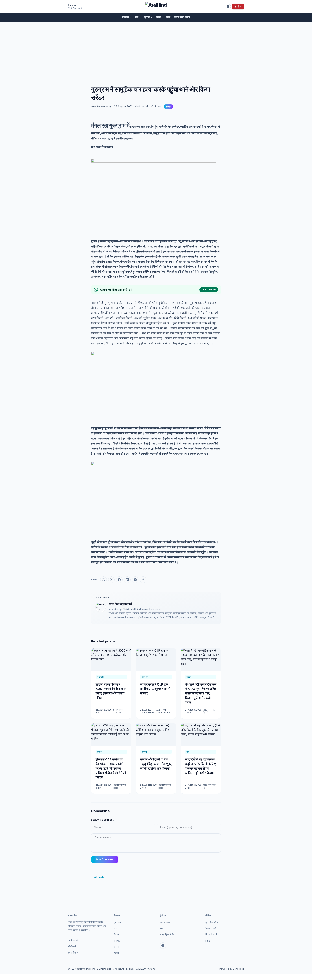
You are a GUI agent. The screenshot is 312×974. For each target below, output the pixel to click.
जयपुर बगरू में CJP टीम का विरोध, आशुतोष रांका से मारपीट (155, 689)
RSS (207, 940)
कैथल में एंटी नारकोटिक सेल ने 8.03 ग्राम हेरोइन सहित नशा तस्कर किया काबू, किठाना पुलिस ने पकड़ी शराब (200, 693)
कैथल (116, 934)
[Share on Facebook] (119, 579)
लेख (168, 17)
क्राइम (168, 106)
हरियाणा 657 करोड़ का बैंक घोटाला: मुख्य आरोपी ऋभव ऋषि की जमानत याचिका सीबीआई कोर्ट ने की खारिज (111, 768)
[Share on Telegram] (135, 579)
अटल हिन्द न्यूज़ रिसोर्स (101, 106)
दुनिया (148, 17)
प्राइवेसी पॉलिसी (212, 922)
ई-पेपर (238, 6)
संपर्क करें (72, 946)
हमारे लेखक (73, 952)
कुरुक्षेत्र (117, 940)
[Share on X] (111, 579)
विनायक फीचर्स (119, 711)
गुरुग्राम (117, 922)
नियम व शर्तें (210, 928)
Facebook (211, 934)
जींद (115, 928)
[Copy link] (143, 579)
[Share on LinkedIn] (127, 579)
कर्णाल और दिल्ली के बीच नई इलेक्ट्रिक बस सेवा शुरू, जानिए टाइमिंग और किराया (156, 763)
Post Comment (104, 859)
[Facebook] (228, 6)
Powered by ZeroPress (231, 968)
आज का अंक (165, 922)
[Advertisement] (156, 49)
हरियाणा (127, 17)
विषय (159, 17)
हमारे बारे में (73, 940)
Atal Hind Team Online (163, 711)
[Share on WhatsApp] (103, 579)
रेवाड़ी (116, 952)
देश (138, 17)
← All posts (97, 877)
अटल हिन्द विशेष (182, 17)
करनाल (117, 946)
